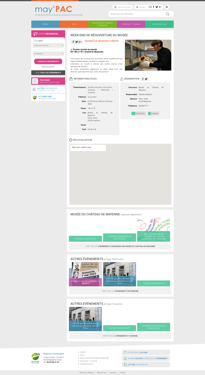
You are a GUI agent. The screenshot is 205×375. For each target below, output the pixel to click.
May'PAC (58, 11)
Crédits (122, 373)
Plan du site (101, 373)
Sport (74, 24)
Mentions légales (86, 373)
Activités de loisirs (159, 24)
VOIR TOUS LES (120, 246)
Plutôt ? (39, 41)
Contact (113, 373)
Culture (45, 24)
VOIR (48, 73)
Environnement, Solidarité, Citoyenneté (102, 24)
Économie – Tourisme (131, 24)
